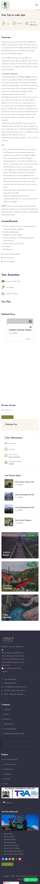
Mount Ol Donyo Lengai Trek (14, 342)
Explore (33, 351)
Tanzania (17, 457)
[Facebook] (2, 859)
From (5, 345)
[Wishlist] (35, 321)
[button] (38, 359)
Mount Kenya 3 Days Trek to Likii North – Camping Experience (25, 482)
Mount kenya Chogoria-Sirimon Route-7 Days (23, 520)
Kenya (11, 457)
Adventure (33, 25)
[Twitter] (6, 859)
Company (5, 705)
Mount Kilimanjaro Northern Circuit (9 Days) (25, 495)
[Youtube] (9, 859)
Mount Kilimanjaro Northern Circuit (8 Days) (25, 508)
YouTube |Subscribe (9, 812)
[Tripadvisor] (13, 859)
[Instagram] (16, 859)
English (11, 464)
